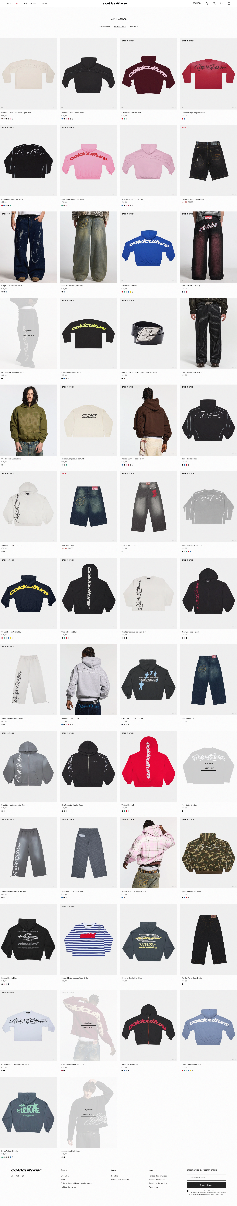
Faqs (63, 1179)
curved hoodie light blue (191, 1064)
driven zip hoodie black (131, 1064)
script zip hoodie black (190, 632)
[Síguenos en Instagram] (12, 1175)
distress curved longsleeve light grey (16, 113)
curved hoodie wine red (131, 113)
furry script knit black (190, 805)
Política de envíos (68, 1187)
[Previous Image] (2, 76)
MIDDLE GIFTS (120, 27)
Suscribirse (206, 1185)
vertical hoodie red (129, 805)
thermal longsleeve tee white (73, 459)
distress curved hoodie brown (133, 459)
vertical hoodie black (69, 632)
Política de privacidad (158, 1176)
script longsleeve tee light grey (134, 632)
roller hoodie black (189, 459)
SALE (18, 3)
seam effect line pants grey (72, 891)
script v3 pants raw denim (11, 286)
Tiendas (114, 1176)
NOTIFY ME (28, 335)
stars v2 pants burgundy (191, 286)
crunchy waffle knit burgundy (72, 1064)
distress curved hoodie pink (132, 199)
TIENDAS (44, 3)
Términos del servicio (158, 1183)
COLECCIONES (30, 3)
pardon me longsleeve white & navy (75, 978)
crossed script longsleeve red (193, 113)
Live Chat (65, 1176)
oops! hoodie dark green (11, 459)
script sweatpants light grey (12, 718)
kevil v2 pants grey (129, 545)
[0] (206, 3)
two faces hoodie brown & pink (134, 891)
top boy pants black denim (192, 978)
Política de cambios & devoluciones (76, 1183)
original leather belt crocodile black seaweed (139, 372)
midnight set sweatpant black (12, 372)
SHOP (9, 3)
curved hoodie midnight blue (12, 632)
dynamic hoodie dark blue (132, 978)
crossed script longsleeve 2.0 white (15, 1064)
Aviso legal (153, 1187)
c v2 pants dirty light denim (72, 286)
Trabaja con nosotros (120, 1179)
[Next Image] (54, 76)
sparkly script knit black (70, 1151)
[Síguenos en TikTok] (23, 1175)
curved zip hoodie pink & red (72, 199)
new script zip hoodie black (72, 805)
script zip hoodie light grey (11, 545)
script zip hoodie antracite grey (13, 805)
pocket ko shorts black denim (193, 199)
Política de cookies (157, 1179)
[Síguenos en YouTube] (17, 1175)
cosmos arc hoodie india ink (132, 718)
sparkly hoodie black (9, 978)
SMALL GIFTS (104, 27)
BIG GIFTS (134, 27)
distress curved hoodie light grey (74, 718)
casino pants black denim (191, 372)
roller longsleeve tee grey (192, 545)
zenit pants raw (188, 718)
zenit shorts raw (67, 545)
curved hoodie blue (129, 286)
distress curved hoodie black (72, 113)
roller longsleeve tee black (12, 199)
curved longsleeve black (71, 372)
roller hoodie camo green (192, 891)
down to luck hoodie (9, 1151)
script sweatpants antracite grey (13, 891)
